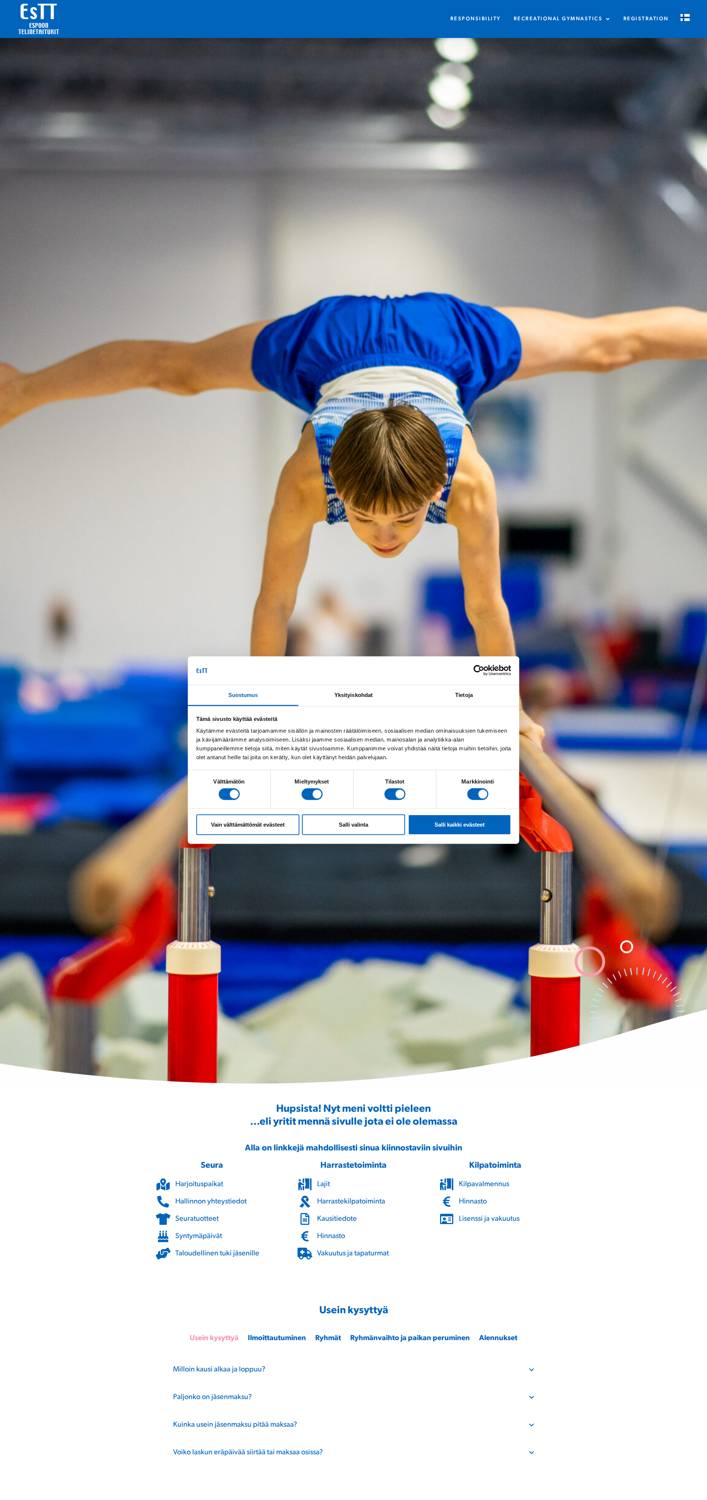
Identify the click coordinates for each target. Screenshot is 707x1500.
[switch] (312, 794)
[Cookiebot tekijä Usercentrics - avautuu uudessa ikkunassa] (479, 670)
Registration (646, 19)
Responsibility (475, 19)
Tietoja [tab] (464, 695)
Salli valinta (353, 824)
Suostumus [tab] (243, 695)
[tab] (214, 1338)
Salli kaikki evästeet (460, 824)
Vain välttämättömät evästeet (248, 824)
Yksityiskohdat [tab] (353, 695)
